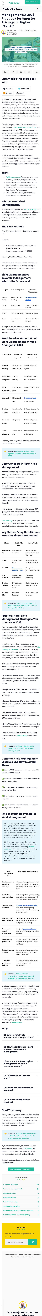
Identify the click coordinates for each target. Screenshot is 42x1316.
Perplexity (25, 89)
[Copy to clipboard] (36, 72)
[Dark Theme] (3, 4)
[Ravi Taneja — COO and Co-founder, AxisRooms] (4, 32)
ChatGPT (10, 89)
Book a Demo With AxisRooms (21, 1169)
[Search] (3, 2)
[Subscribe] (32, 1242)
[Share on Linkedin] (21, 72)
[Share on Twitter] (5, 72)
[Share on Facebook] (13, 72)
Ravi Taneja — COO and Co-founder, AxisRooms (21, 31)
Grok (21, 93)
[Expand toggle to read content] (37, 1035)
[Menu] (39, 5)
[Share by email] (29, 72)
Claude (9, 93)
